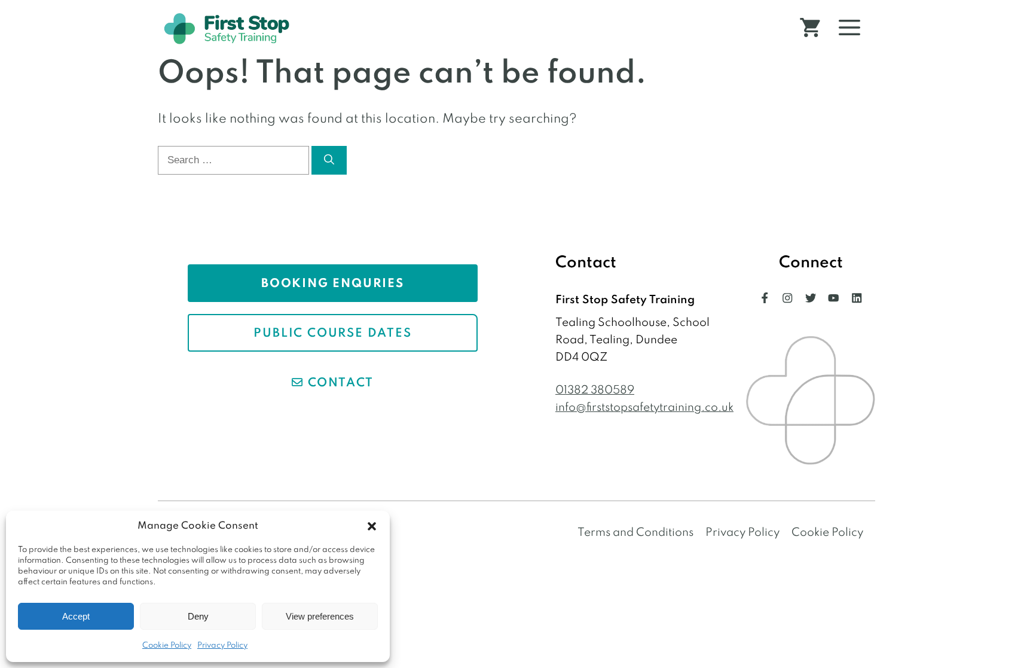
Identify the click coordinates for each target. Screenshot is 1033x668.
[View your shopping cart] (810, 28)
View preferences (320, 616)
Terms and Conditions (635, 532)
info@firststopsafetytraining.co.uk (644, 407)
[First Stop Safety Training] (226, 28)
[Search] (329, 160)
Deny (198, 616)
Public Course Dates (332, 334)
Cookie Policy (166, 645)
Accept (76, 616)
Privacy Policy (222, 645)
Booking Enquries (332, 284)
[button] (372, 526)
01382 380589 (594, 390)
